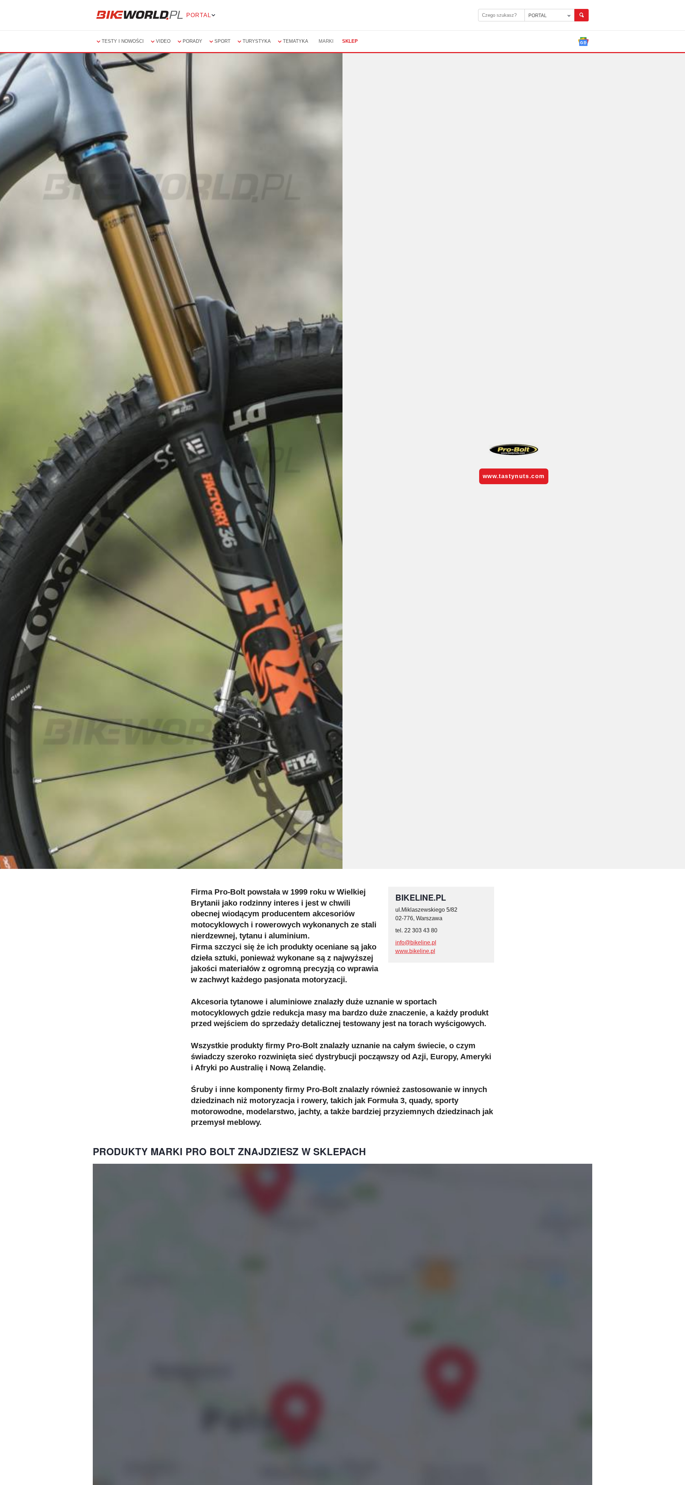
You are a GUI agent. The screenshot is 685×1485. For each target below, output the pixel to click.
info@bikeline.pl (415, 942)
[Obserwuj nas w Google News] (583, 41)
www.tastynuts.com (514, 476)
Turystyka (257, 41)
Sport (222, 41)
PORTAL (537, 15)
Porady (192, 41)
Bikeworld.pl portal (139, 15)
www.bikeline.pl (415, 951)
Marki (326, 41)
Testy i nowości (123, 41)
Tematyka (295, 41)
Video (163, 41)
